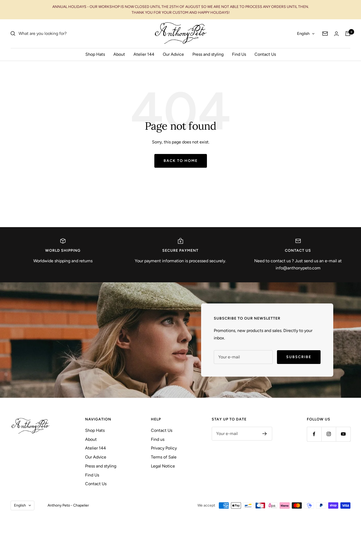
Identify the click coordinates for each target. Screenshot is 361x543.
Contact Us (265, 54)
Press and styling (208, 54)
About (119, 54)
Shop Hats (95, 54)
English (303, 33)
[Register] (264, 434)
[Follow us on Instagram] (328, 434)
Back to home (181, 160)
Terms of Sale (164, 457)
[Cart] (347, 33)
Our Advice (173, 54)
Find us (157, 439)
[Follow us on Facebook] (314, 434)
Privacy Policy (164, 448)
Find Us (239, 54)
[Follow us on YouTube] (343, 434)
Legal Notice (163, 466)
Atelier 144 (143, 54)
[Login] (336, 33)
